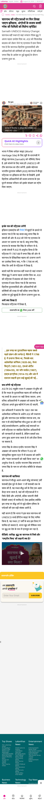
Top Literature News (20, 768)
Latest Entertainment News (33, 759)
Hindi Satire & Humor (20, 748)
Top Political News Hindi (19, 756)
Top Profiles (19, 773)
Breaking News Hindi (34, 784)
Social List (5, 760)
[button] (40, 6)
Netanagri (5, 752)
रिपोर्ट (22, 230)
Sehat (4, 763)
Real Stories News (19, 762)
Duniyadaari (6, 748)
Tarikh (4, 761)
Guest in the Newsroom (6, 750)
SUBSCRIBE (35, 595)
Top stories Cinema (35, 751)
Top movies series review (35, 756)
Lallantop (4, 1)
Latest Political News (20, 765)
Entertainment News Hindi (33, 748)
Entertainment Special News (33, 753)
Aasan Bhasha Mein (7, 757)
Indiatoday (17, 1)
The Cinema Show (6, 765)
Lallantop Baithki (7, 754)
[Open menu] (1, 11)
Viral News (18, 774)
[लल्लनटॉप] (5, 6)
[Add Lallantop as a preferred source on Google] (34, 103)
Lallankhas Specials (18, 751)
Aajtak (11, 1)
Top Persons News (19, 771)
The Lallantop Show (6, 745)
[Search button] (34, 6)
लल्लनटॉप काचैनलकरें (22, 310)
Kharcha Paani (7, 755)
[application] (22, 553)
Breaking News (20, 754)
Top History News (19, 759)
